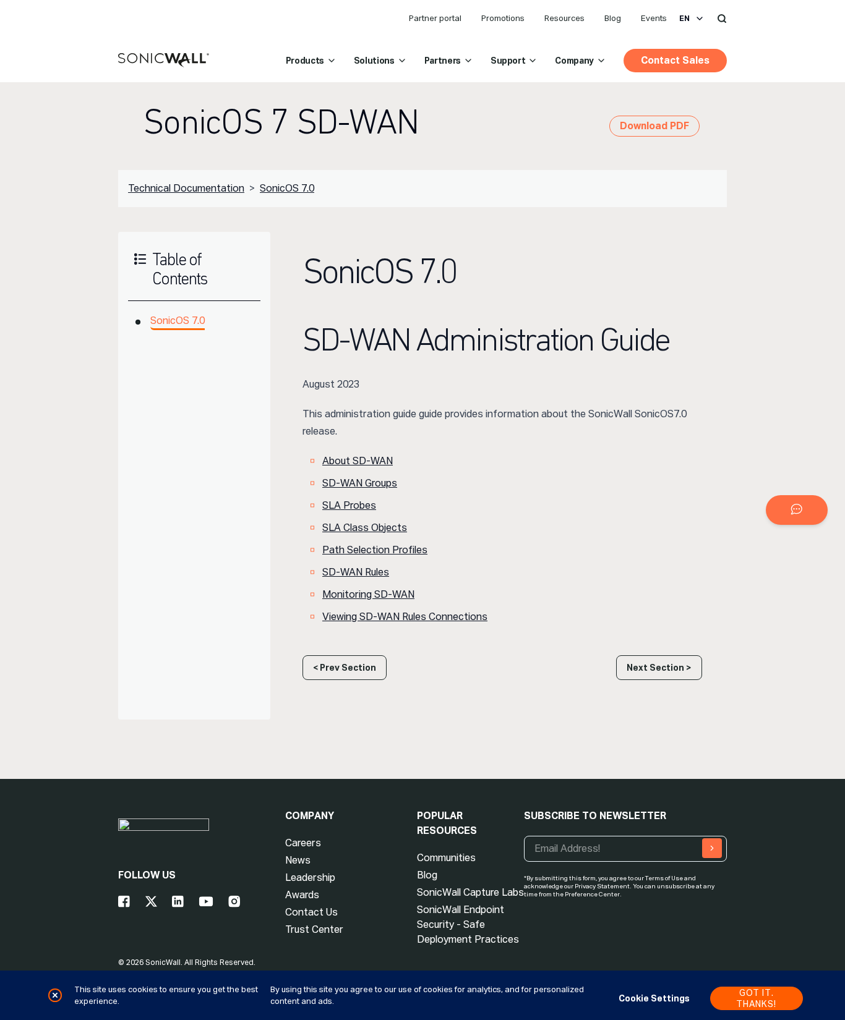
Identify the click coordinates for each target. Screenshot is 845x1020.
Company (574, 61)
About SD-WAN (357, 461)
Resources (564, 18)
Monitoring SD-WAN (368, 594)
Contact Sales (675, 60)
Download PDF (654, 126)
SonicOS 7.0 (287, 188)
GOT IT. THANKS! (756, 998)
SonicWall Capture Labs (470, 892)
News (298, 860)
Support (508, 61)
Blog (612, 18)
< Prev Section (344, 668)
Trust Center (314, 929)
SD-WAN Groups (359, 483)
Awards (302, 895)
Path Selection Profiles (374, 550)
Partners (442, 61)
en (684, 18)
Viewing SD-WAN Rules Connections (404, 617)
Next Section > (659, 668)
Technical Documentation (186, 188)
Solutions (374, 61)
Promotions (503, 18)
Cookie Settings (654, 998)
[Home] (163, 60)
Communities (446, 858)
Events (654, 18)
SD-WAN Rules (355, 572)
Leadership (310, 877)
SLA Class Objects (364, 527)
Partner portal (435, 18)
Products (305, 61)
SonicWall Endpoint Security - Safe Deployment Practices (468, 924)
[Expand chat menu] (797, 510)
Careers (303, 843)
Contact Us (311, 912)
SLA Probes (349, 505)
